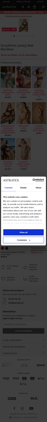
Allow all (23, 232)
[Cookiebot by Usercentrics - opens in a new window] (33, 180)
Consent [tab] (8, 187)
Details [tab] (23, 187)
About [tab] (38, 187)
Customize (22, 240)
